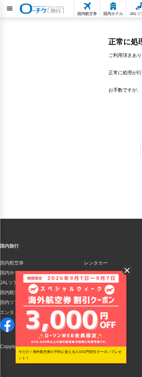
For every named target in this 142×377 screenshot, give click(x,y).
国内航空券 (12, 263)
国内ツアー (12, 302)
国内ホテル (12, 273)
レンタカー (96, 263)
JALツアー (11, 282)
